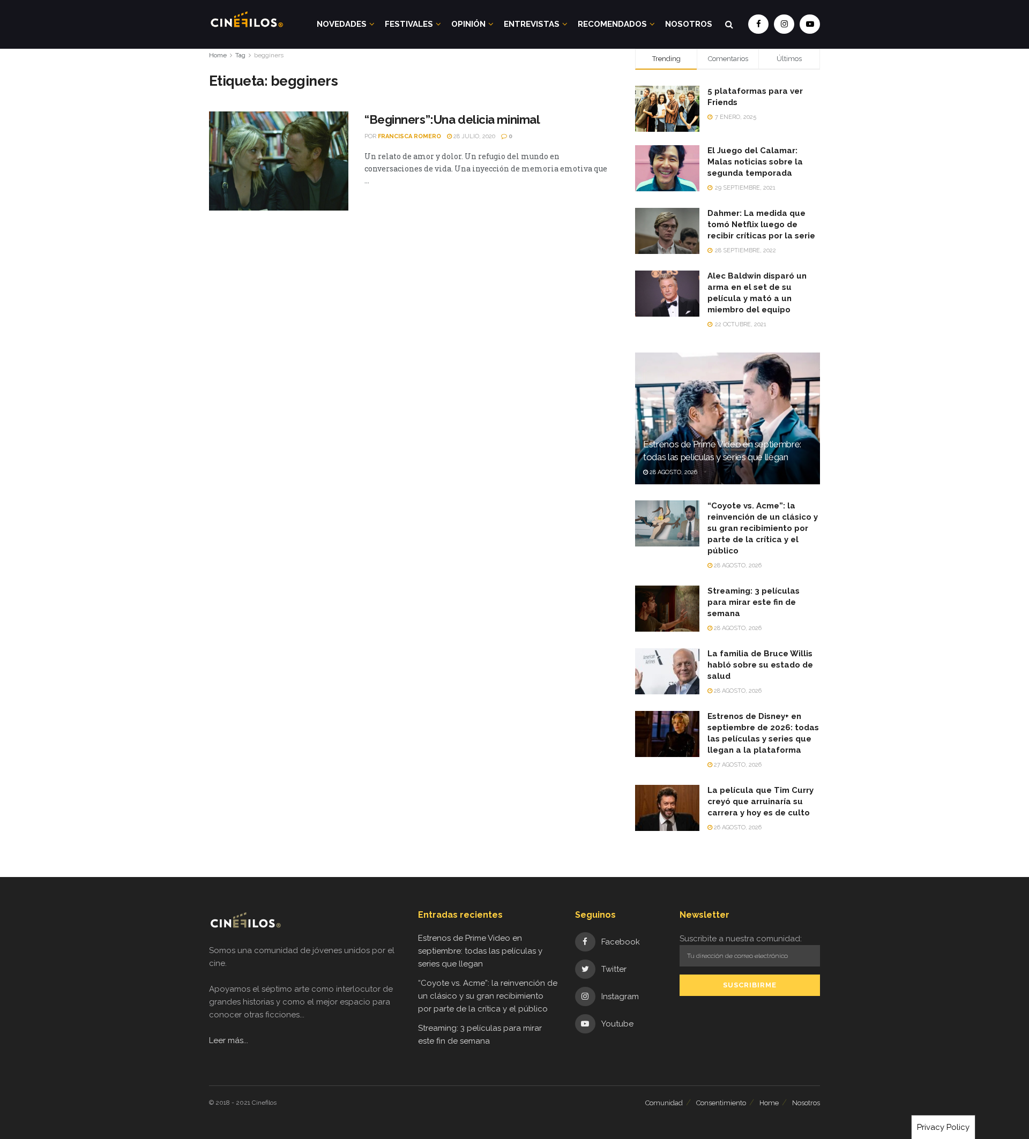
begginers (269, 55)
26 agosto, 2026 (737, 827)
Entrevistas (532, 24)
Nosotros (688, 24)
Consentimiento (721, 1103)
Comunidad (664, 1103)
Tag (240, 55)
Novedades (342, 24)
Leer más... (228, 1040)
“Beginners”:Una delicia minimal (452, 119)
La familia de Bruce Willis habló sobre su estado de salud (760, 665)
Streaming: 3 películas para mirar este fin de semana (753, 602)
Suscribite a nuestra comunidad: (741, 938)
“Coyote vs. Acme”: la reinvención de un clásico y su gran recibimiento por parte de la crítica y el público (762, 528)
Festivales (409, 24)
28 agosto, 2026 (672, 472)
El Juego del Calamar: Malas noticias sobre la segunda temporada (755, 162)
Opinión (468, 24)
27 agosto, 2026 (737, 764)
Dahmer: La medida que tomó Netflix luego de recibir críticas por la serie (761, 224)
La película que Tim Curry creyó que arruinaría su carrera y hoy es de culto (760, 801)
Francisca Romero (409, 136)
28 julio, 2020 (473, 136)
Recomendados (612, 24)
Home (218, 55)
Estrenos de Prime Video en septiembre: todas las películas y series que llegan (480, 951)
